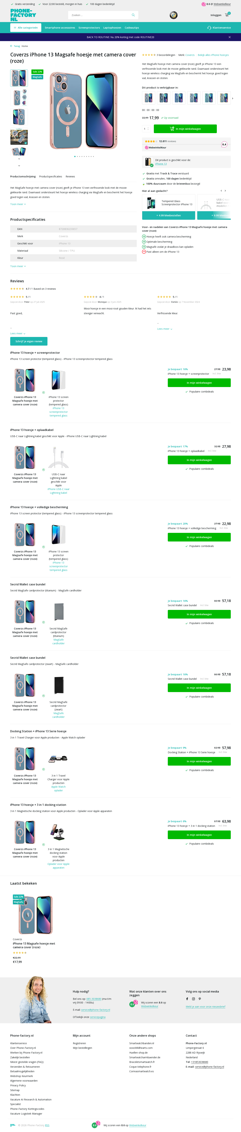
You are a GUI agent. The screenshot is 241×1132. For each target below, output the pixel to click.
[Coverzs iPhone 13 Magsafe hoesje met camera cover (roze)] (36, 915)
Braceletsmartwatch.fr (142, 1062)
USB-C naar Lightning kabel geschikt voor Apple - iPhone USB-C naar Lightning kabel (58, 436)
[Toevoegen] (52, 959)
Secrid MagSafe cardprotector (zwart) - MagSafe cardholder (44, 664)
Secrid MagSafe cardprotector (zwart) (58, 705)
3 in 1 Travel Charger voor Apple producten (58, 779)
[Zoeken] (133, 15)
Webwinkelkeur (222, 4)
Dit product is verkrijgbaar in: (160, 87)
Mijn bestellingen (82, 1047)
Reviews (70, 176)
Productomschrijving (23, 176)
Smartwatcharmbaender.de (144, 1057)
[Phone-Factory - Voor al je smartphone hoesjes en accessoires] (23, 15)
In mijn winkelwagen (188, 128)
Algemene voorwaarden (24, 1080)
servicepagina (98, 1017)
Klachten (15, 1094)
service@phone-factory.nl (95, 1009)
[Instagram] (193, 999)
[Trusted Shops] (174, 15)
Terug (16, 46)
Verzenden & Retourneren (25, 1066)
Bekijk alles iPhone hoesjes (213, 55)
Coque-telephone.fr (140, 1066)
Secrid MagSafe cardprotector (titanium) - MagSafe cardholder (46, 590)
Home (25, 46)
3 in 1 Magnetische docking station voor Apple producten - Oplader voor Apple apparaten (61, 811)
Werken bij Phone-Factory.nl (26, 1052)
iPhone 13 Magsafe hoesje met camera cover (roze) (34, 945)
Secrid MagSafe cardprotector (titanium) (58, 632)
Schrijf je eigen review (29, 341)
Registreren (79, 1043)
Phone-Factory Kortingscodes (27, 1108)
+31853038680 (199, 1062)
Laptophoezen (112, 27)
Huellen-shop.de (138, 1052)
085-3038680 (93, 998)
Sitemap (15, 1090)
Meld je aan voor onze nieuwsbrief (205, 1006)
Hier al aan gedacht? (155, 191)
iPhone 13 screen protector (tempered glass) (58, 400)
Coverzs (190, 55)
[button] (75, 156)
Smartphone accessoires (60, 27)
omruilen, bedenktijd (168, 178)
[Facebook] (187, 999)
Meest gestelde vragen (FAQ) (27, 1062)
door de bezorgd (171, 183)
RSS (47, 1125)
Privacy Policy (18, 1085)
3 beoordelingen (166, 55)
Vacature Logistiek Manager (26, 1113)
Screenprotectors (89, 27)
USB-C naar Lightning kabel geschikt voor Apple (58, 480)
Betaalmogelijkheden (22, 1071)
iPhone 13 (161, 163)
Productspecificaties (50, 176)
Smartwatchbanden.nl (141, 1043)
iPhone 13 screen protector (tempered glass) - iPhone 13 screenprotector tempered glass (61, 359)
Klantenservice (221, 27)
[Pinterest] (199, 999)
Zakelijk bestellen (20, 1057)
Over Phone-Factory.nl (23, 1047)
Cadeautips (132, 27)
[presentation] (232, 98)
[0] (226, 15)
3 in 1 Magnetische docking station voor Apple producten (58, 854)
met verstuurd (167, 173)
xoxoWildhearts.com (141, 1047)
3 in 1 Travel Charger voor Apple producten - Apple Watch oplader (47, 737)
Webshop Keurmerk (21, 1076)
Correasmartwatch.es (141, 1071)
